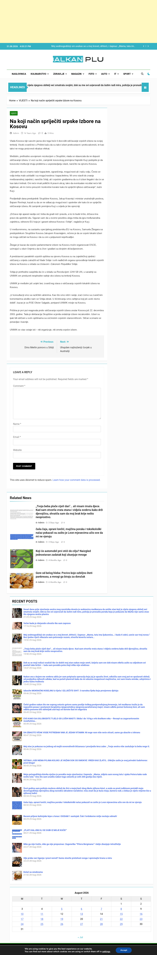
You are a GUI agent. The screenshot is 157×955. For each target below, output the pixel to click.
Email (17, 437)
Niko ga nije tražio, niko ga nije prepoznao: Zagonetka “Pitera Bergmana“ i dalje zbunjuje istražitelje (72, 844)
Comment (19, 385)
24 (22, 924)
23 (141, 919)
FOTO (91, 74)
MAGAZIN (76, 74)
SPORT (127, 74)
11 (41, 914)
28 (101, 924)
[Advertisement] (78, 21)
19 (61, 919)
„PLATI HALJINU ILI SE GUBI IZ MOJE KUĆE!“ (45, 830)
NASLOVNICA (19, 74)
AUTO (104, 74)
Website (17, 450)
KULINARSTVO (38, 74)
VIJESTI (14, 113)
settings (106, 951)
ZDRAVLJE (58, 74)
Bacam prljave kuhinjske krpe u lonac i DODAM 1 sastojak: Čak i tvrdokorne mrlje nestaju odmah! (70, 816)
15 (121, 914)
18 (41, 919)
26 (61, 924)
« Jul (80, 937)
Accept (123, 950)
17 (22, 919)
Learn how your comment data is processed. (76, 479)
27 (81, 924)
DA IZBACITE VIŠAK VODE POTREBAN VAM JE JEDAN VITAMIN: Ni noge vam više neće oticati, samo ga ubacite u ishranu (81, 732)
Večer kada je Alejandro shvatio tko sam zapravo (47, 623)
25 (41, 924)
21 (101, 919)
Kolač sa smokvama (33, 872)
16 (141, 914)
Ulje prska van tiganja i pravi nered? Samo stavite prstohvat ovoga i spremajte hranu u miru (67, 858)
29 (121, 924)
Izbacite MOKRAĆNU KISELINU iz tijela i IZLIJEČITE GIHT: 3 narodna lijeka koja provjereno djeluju (70, 690)
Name (17, 424)
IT (115, 74)
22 (121, 919)
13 (81, 914)
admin (16, 133)
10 (22, 914)
